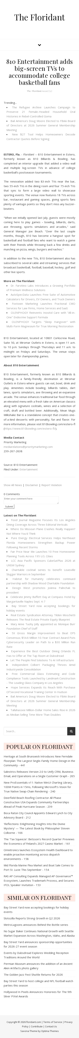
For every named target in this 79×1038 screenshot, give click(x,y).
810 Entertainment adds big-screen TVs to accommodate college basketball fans (39, 71)
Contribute (37, 1026)
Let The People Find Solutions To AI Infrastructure (42, 660)
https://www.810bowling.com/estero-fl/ (30, 428)
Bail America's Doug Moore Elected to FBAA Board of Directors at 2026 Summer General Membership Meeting (40, 125)
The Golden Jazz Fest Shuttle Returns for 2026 (33, 974)
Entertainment (28, 469)
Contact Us (51, 1026)
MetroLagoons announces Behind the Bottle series (36, 925)
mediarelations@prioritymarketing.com (28, 447)
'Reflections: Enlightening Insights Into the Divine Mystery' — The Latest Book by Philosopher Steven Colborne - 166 (37, 828)
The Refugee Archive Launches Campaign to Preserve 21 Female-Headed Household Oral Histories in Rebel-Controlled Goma (40, 111)
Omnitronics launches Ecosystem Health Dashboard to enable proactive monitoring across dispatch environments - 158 (38, 854)
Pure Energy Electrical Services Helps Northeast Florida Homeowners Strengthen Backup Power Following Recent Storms (40, 542)
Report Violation (51, 485)
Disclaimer (31, 485)
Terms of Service (52, 1022)
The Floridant (39, 17)
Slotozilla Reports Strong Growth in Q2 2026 (32, 918)
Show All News (13, 485)
